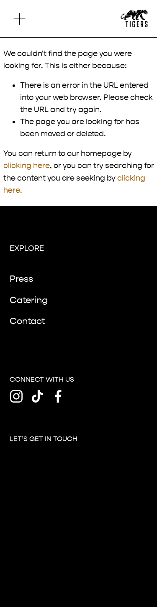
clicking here (26, 165)
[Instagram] (16, 396)
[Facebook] (58, 396)
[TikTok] (37, 396)
